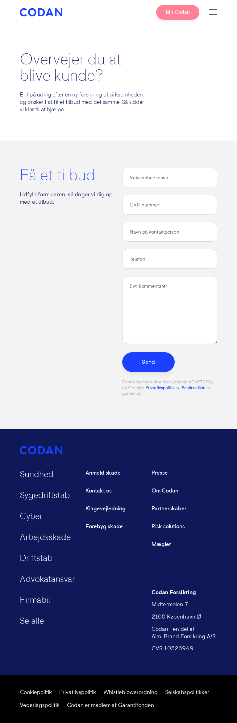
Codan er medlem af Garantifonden (110, 705)
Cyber (31, 516)
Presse (160, 473)
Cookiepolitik (36, 692)
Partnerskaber (169, 509)
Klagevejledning (105, 509)
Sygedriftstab (45, 495)
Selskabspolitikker (187, 692)
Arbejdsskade (45, 537)
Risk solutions (168, 526)
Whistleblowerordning (130, 692)
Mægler (161, 544)
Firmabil (35, 600)
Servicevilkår (194, 388)
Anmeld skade (103, 473)
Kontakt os (98, 491)
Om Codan (165, 491)
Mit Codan (178, 12)
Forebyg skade (104, 526)
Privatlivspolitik (160, 388)
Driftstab (36, 558)
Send (148, 362)
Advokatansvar (47, 579)
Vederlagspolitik (40, 705)
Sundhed (37, 474)
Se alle (32, 621)
